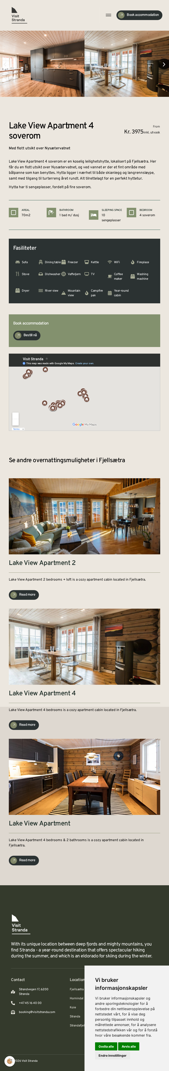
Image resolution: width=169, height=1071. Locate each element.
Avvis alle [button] (129, 1046)
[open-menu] (108, 15)
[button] (5, 64)
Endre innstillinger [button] (113, 1055)
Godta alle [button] (106, 1046)
